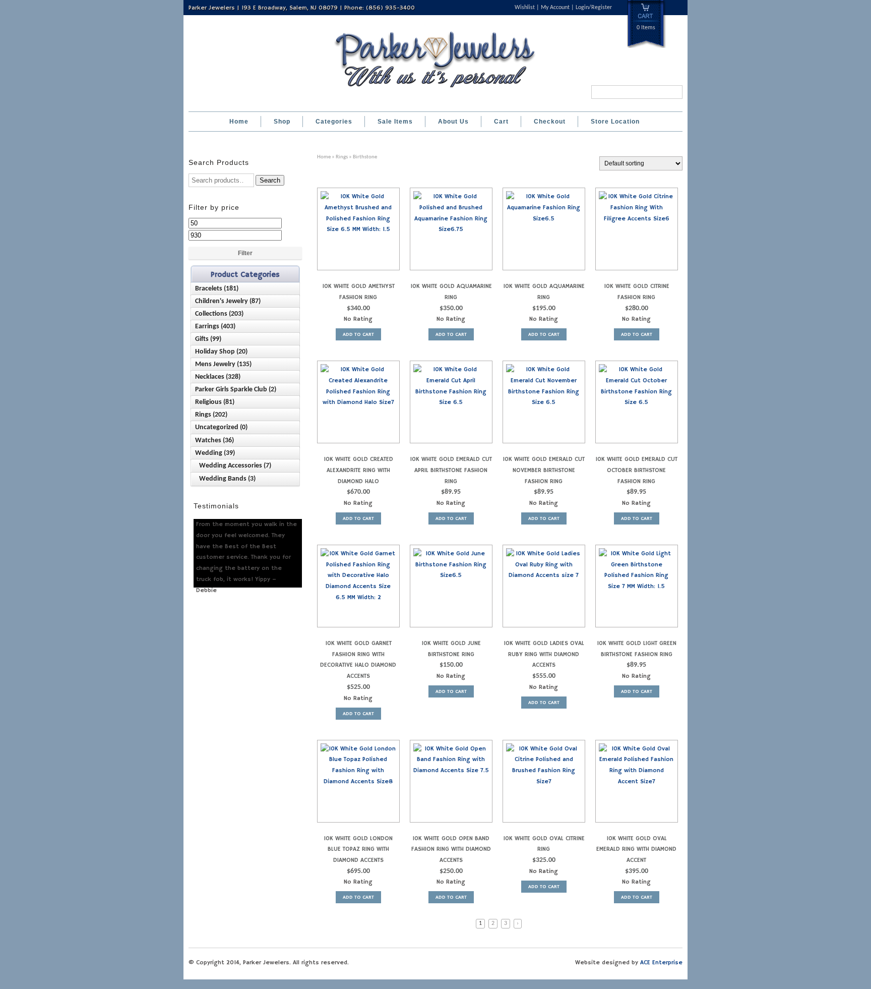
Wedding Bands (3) (227, 479)
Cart (501, 121)
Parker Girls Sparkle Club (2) (235, 389)
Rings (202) (211, 415)
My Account (555, 8)
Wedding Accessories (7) (235, 465)
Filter (245, 253)
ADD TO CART (358, 334)
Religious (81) (214, 402)
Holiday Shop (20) (221, 351)
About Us (453, 121)
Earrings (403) (215, 326)
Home (238, 121)
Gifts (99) (208, 339)
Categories (334, 121)
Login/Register (594, 8)
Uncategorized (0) (221, 427)
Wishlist (525, 8)
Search (270, 180)
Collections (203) (219, 314)
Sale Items (395, 121)
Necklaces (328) (217, 377)
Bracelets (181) (216, 288)
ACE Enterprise (661, 962)
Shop (282, 121)
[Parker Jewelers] (435, 90)
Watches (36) (214, 440)
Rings (342, 157)
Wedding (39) (215, 453)
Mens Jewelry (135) (223, 364)
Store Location (615, 121)
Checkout (550, 121)
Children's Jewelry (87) (228, 301)
